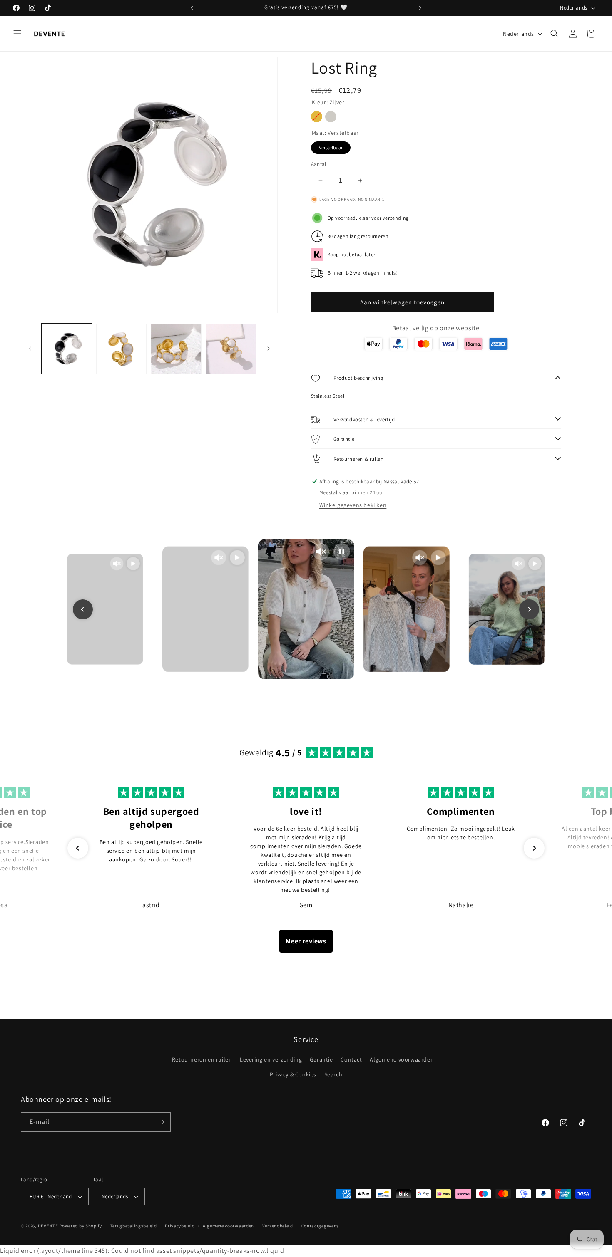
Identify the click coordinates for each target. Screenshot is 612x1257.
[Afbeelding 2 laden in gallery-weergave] (121, 349)
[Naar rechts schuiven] (268, 348)
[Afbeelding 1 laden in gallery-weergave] (66, 349)
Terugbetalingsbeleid (133, 1226)
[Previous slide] (83, 609)
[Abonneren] (161, 1122)
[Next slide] (529, 609)
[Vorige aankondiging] (192, 8)
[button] (17, 34)
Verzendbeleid (277, 1226)
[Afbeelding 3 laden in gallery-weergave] (176, 349)
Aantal (318, 164)
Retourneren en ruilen (202, 1060)
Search (333, 1074)
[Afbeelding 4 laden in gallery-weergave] (231, 349)
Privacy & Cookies (293, 1074)
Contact (351, 1060)
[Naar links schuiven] (30, 348)
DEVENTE (48, 1226)
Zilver (330, 116)
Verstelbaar (330, 146)
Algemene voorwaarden (402, 1060)
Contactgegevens (320, 1226)
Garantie (321, 1060)
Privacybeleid (179, 1226)
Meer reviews (306, 941)
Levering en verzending (271, 1060)
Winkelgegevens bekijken (353, 505)
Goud (316, 116)
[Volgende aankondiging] (420, 8)
